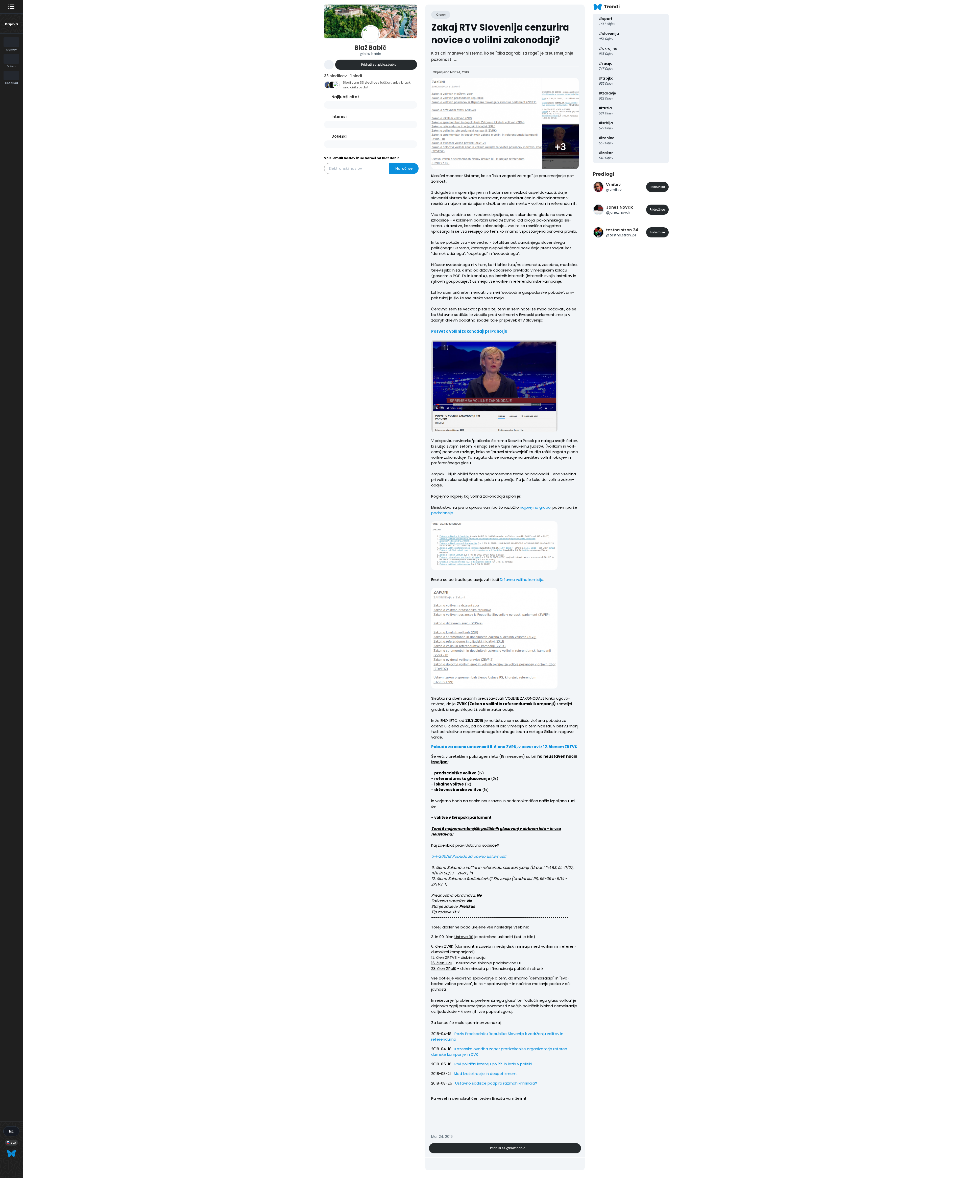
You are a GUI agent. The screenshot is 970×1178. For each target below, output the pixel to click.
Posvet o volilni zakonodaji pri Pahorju (469, 331)
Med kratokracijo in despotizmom (485, 1073)
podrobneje (442, 513)
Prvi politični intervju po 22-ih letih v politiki (493, 1064)
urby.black (401, 82)
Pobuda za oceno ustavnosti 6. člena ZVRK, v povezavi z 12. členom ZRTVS (504, 746)
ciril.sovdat (359, 87)
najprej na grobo (535, 507)
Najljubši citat (345, 97)
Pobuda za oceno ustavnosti (479, 856)
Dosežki (339, 136)
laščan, (386, 82)
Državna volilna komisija (521, 579)
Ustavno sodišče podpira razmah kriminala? (496, 1083)
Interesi (339, 116)
